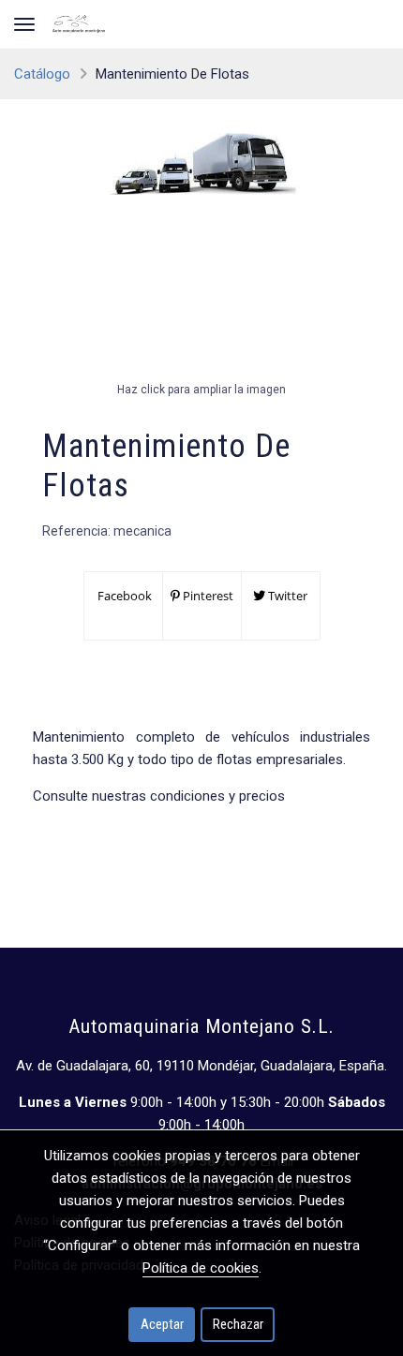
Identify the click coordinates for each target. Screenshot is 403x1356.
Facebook (123, 595)
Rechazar (238, 1324)
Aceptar (162, 1324)
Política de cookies (200, 1268)
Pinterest (206, 595)
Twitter (286, 595)
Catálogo (42, 74)
